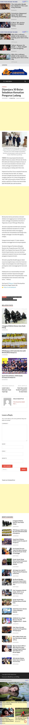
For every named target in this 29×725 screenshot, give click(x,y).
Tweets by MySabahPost (8, 480)
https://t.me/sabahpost (10, 287)
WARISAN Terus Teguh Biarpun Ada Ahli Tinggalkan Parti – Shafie (19, 619)
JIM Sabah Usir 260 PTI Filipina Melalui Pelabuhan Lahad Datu (20, 571)
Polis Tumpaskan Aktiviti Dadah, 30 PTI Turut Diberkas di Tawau (19, 592)
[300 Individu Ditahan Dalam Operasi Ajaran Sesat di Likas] (7, 658)
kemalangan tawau (7, 298)
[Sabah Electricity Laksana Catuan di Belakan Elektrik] (7, 609)
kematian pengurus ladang (9, 300)
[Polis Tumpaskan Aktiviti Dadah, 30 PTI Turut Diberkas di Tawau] (7, 590)
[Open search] (25, 81)
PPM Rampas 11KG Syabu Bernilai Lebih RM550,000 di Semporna (14, 351)
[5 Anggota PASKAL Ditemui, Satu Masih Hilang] (14, 316)
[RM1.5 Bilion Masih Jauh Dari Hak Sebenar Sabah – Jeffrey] (7, 636)
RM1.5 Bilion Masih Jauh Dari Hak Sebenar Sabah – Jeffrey (20, 638)
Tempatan (4, 86)
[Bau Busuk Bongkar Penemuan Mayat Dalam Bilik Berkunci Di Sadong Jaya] (7, 579)
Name (4, 444)
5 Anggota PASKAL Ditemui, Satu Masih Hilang (18, 522)
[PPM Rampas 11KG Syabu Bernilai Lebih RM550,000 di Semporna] (14, 341)
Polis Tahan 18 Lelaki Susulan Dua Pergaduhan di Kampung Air (19, 629)
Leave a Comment (20, 98)
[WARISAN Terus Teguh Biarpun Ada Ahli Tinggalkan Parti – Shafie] (7, 618)
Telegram (11, 283)
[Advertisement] (14, 116)
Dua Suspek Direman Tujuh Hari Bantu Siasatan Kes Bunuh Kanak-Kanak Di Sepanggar (20, 551)
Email (4, 451)
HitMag (17, 676)
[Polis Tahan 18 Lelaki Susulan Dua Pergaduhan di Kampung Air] (7, 627)
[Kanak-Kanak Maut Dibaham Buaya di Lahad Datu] (7, 599)
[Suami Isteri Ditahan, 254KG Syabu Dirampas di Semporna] (14, 366)
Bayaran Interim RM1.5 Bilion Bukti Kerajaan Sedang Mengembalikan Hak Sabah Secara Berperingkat (19, 649)
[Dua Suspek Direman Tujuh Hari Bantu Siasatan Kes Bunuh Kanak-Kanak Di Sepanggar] (7, 548)
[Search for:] (14, 469)
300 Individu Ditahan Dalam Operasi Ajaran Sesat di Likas (19, 659)
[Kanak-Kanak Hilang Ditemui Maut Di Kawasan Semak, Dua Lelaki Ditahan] (7, 559)
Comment (5, 423)
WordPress (10, 676)
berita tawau (17, 297)
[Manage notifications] (25, 721)
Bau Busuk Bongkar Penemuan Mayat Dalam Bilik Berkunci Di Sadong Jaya (19, 582)
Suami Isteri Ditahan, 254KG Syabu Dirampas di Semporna (12, 376)
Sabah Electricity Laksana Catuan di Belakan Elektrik (20, 610)
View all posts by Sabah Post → (19, 402)
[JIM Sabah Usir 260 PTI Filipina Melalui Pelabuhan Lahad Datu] (7, 570)
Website (4, 458)
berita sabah (10, 297)
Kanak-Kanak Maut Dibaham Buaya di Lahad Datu (19, 601)
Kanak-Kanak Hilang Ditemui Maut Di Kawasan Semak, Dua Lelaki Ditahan (20, 562)
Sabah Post (12, 98)
